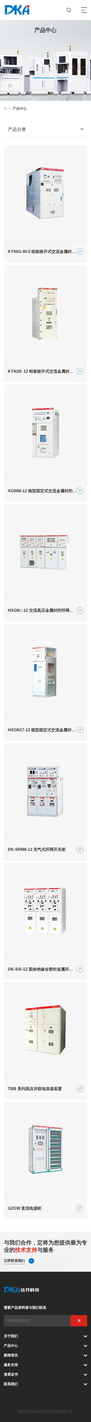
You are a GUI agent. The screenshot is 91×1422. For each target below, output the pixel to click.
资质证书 (11, 1374)
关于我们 (11, 1336)
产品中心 (11, 1346)
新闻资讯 (11, 1355)
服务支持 (11, 1365)
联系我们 (11, 1384)
